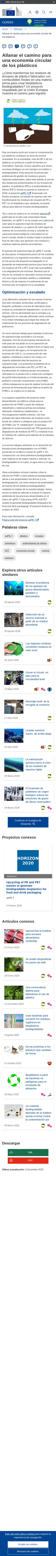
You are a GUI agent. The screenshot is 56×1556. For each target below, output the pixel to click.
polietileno (10, 543)
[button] (37, 12)
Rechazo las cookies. (28, 1551)
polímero (9, 558)
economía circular (26, 550)
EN (10, 46)
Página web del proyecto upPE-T (19, 520)
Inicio (5, 29)
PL (36, 46)
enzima (45, 550)
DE (4, 46)
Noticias (18, 29)
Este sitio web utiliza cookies (20, 1534)
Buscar (44, 12)
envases (39, 536)
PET (7, 550)
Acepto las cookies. (28, 1544)
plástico (24, 536)
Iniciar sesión (30, 12)
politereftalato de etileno (35, 543)
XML (30, 1152)
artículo (44, 213)
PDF (30, 1160)
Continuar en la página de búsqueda (28, 822)
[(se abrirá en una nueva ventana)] (12, 11)
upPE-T (24, 193)
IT (29, 46)
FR (23, 46)
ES (17, 46)
